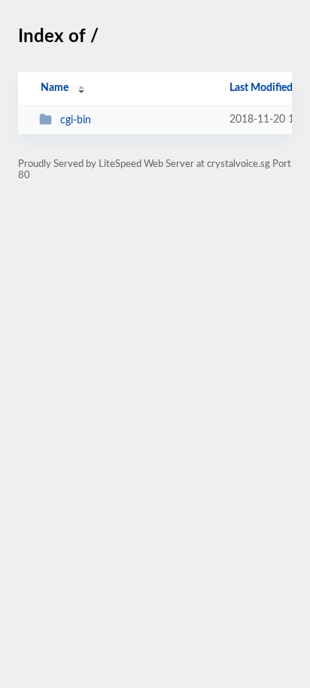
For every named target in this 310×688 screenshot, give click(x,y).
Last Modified (261, 88)
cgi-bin (75, 120)
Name (54, 88)
